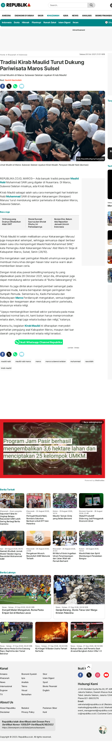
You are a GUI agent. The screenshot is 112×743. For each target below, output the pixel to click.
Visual (24, 690)
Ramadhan (26, 694)
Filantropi (36, 22)
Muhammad (13, 196)
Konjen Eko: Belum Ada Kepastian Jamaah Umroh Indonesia (63, 223)
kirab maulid (6, 368)
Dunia (17, 22)
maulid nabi (6, 361)
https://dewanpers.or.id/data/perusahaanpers (23, 727)
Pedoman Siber (50, 708)
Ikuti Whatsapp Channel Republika (41, 342)
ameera (6, 15)
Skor (45, 674)
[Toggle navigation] (3, 5)
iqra (65, 15)
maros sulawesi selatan (56, 361)
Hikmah (25, 22)
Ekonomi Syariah (24, 15)
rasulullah (89, 361)
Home (2, 54)
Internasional (6, 686)
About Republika (7, 708)
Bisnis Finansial (50, 686)
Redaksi (25, 708)
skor (40, 15)
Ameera (3, 674)
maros (38, 361)
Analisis (25, 682)
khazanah (53, 15)
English (46, 690)
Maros (19, 297)
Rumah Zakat (49, 22)
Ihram (75, 22)
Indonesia (7, 22)
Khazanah (12, 54)
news (75, 15)
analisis (86, 15)
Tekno (24, 686)
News (2, 682)
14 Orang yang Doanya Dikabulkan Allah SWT (11, 221)
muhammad (75, 361)
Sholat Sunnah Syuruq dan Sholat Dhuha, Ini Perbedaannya (37, 223)
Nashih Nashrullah (13, 80)
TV (1, 694)
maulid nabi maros (23, 361)
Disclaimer (5, 712)
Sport (45, 682)
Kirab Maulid (32, 325)
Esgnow (4, 690)
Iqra (23, 678)
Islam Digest (64, 22)
